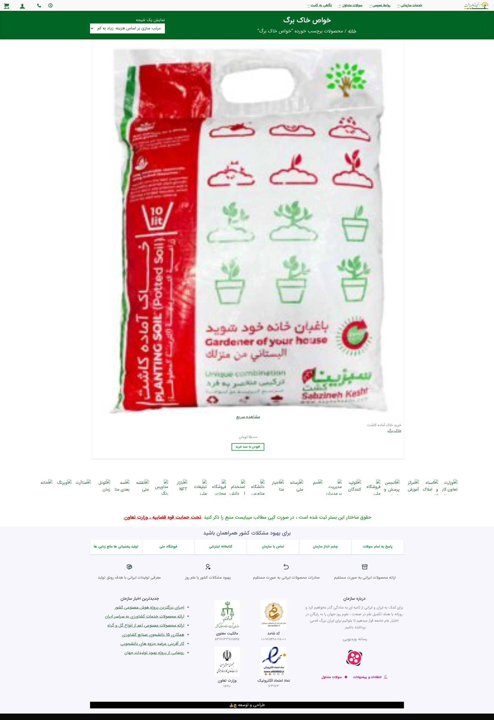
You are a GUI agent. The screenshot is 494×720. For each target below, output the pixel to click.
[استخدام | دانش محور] (237, 487)
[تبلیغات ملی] (199, 487)
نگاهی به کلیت (321, 5)
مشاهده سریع (248, 417)
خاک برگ (394, 431)
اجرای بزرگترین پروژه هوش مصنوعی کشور (149, 607)
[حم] (314, 487)
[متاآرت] (83, 487)
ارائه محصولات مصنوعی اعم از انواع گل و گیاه (146, 625)
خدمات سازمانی (411, 5)
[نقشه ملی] (141, 487)
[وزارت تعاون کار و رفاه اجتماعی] (449, 487)
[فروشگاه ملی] (372, 487)
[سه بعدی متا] (121, 487)
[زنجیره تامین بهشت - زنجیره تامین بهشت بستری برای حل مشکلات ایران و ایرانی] (463, 5)
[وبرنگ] (64, 487)
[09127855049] (38, 6)
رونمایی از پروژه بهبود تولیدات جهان (154, 652)
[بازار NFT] (179, 487)
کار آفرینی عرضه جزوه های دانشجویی (152, 643)
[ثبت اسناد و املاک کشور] (430, 487)
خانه (352, 31)
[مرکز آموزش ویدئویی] (411, 487)
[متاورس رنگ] (160, 487)
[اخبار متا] (276, 487)
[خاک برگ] (248, 226)
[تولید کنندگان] (353, 487)
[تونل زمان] (102, 487)
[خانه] (44, 487)
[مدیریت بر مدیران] (334, 487)
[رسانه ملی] (295, 487)
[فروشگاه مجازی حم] (218, 487)
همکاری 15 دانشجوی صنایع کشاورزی (153, 634)
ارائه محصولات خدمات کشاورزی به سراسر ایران (144, 616)
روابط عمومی (382, 5)
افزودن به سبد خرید (248, 446)
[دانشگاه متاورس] (256, 487)
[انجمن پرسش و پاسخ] (392, 487)
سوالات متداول (352, 5)
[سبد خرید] (6, 5)
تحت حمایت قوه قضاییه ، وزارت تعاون (162, 517)
